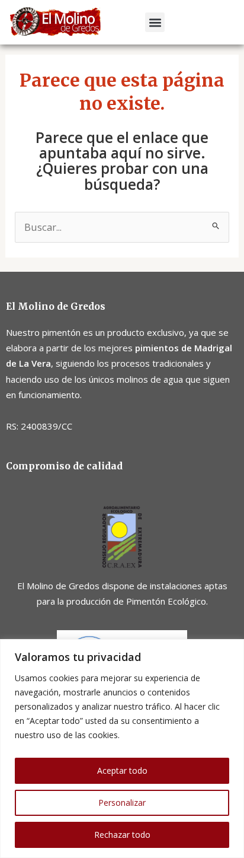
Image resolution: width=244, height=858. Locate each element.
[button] (155, 22)
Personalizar (122, 802)
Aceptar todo (122, 770)
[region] (122, 748)
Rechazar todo (122, 834)
